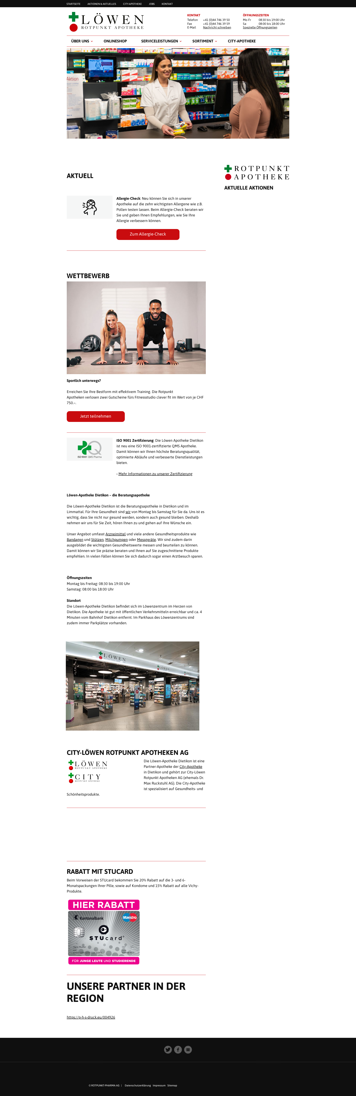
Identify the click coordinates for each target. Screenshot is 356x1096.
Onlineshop (115, 41)
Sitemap (172, 1085)
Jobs (152, 3)
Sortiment (202, 41)
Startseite (73, 3)
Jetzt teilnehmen (95, 416)
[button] (168, 1050)
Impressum (159, 1085)
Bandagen (75, 539)
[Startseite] (122, 21)
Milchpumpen (116, 539)
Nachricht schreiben (217, 27)
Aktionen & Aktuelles (102, 3)
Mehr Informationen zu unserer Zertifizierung (155, 474)
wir (128, 512)
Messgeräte (146, 539)
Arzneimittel (116, 534)
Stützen (97, 539)
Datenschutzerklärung (138, 1085)
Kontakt (167, 3)
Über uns (80, 41)
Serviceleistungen (159, 41)
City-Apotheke (132, 3)
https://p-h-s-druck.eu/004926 (91, 1017)
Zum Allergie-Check (148, 234)
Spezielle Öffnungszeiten (260, 27)
